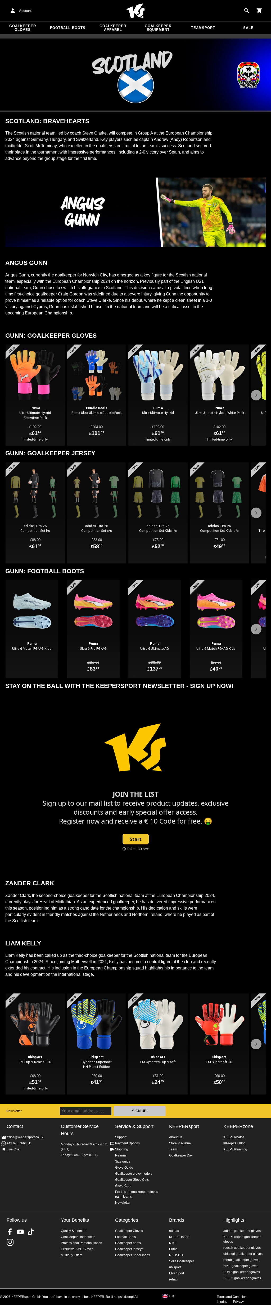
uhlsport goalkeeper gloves (243, 1254)
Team (173, 1149)
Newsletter (14, 1111)
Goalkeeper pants (128, 1243)
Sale (248, 28)
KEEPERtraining (235, 1149)
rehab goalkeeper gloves (241, 1260)
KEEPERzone (238, 1126)
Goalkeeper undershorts (132, 1255)
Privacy (238, 1301)
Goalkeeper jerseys (129, 1249)
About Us (175, 1137)
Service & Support (134, 1126)
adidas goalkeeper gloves (242, 1231)
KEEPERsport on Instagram (10, 1242)
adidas (174, 1231)
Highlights (233, 1220)
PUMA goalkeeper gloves (241, 1272)
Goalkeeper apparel (113, 28)
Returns (121, 1155)
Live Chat (13, 1149)
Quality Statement (73, 1231)
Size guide (122, 1161)
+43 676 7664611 (19, 1143)
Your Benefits (75, 1220)
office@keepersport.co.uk (25, 1137)
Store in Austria (180, 1143)
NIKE (173, 1243)
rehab (173, 1279)
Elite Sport (176, 1273)
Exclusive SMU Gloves (77, 1249)
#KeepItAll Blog (234, 1143)
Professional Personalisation (81, 1243)
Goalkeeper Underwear (78, 1237)
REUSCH (176, 1255)
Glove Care (123, 1186)
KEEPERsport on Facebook (10, 1231)
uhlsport (175, 1267)
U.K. (172, 1296)
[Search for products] (246, 10)
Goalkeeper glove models (133, 1173)
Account (25, 11)
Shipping (121, 1149)
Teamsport (203, 28)
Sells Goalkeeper (181, 1261)
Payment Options (127, 1143)
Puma (173, 1249)
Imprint (222, 1301)
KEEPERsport (184, 1126)
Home (135, 10)
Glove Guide (124, 1167)
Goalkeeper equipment (158, 28)
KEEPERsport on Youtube (20, 1231)
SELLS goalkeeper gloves (242, 1278)
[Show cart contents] (259, 10)
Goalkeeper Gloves (22, 28)
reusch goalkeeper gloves (242, 1248)
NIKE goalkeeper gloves (240, 1266)
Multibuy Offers (71, 1255)
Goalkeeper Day (181, 1155)
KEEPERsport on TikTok (30, 1231)
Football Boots (67, 28)
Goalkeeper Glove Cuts (132, 1180)
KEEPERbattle (233, 1137)
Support (121, 1137)
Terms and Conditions (232, 1297)
